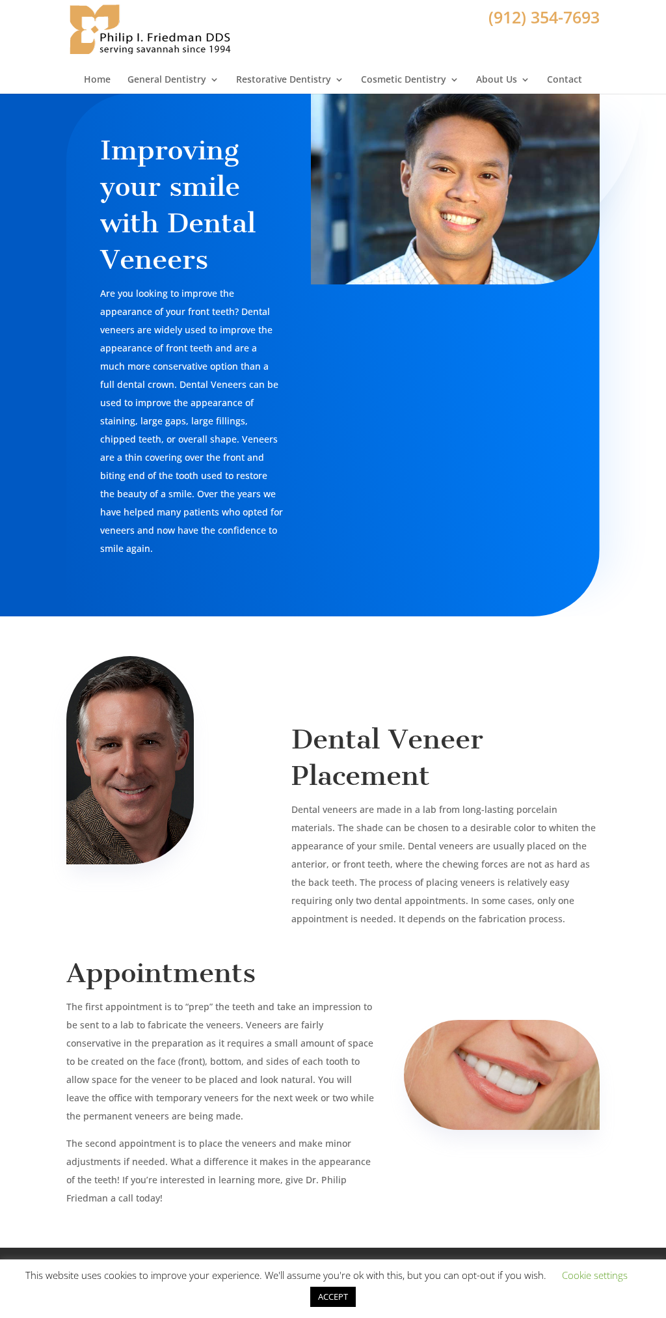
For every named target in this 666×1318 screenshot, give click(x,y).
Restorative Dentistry (283, 79)
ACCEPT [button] (333, 1296)
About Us (496, 79)
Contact (564, 79)
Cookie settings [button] (595, 1275)
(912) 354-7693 (544, 17)
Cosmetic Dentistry (403, 79)
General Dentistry (166, 79)
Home (97, 79)
